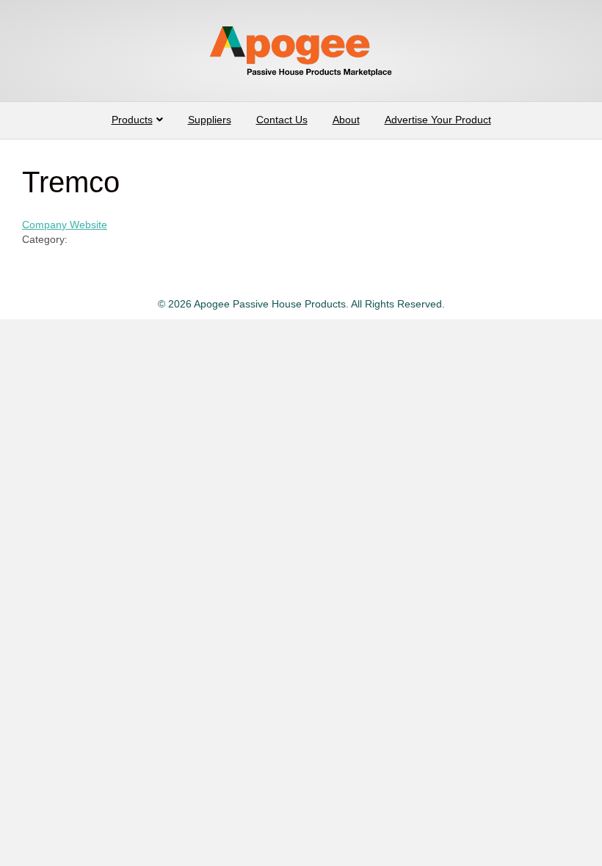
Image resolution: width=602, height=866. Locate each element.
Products (132, 119)
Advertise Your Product (438, 119)
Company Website (64, 224)
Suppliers (209, 119)
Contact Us (282, 119)
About (346, 119)
